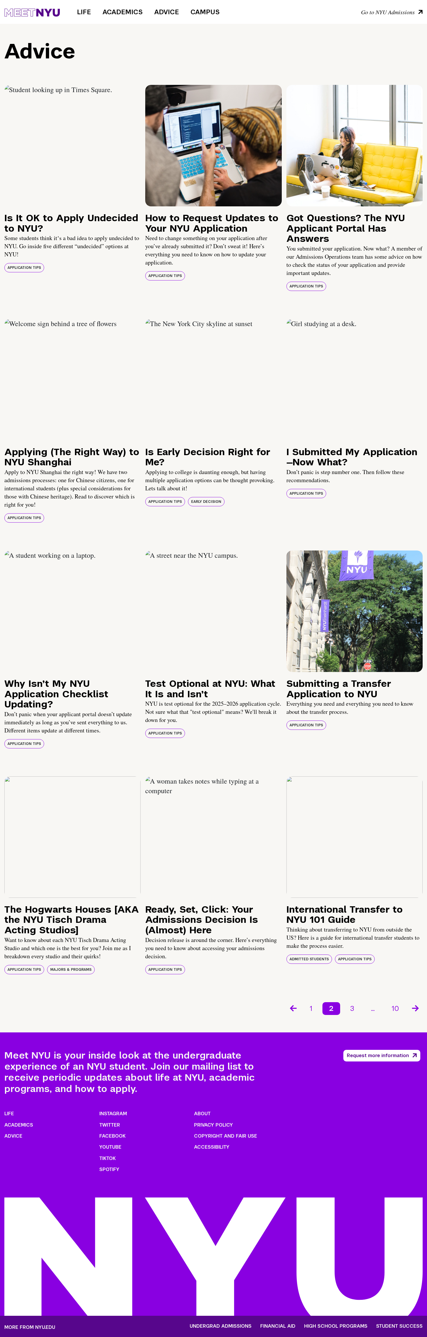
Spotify (109, 1169)
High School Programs (335, 1326)
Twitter (109, 1125)
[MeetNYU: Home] (32, 11)
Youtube (110, 1147)
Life (84, 11)
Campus (205, 11)
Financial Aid (277, 1326)
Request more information (378, 1055)
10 (395, 1008)
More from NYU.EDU (29, 1327)
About (202, 1114)
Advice (166, 11)
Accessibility (211, 1147)
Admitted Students (309, 959)
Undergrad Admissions (221, 1326)
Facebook (112, 1136)
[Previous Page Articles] (292, 1007)
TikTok (107, 1158)
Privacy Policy (213, 1125)
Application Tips (24, 267)
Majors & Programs (71, 969)
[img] (72, 145)
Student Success (399, 1326)
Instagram (113, 1114)
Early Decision (206, 501)
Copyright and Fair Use (225, 1136)
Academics (123, 11)
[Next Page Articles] (416, 1007)
